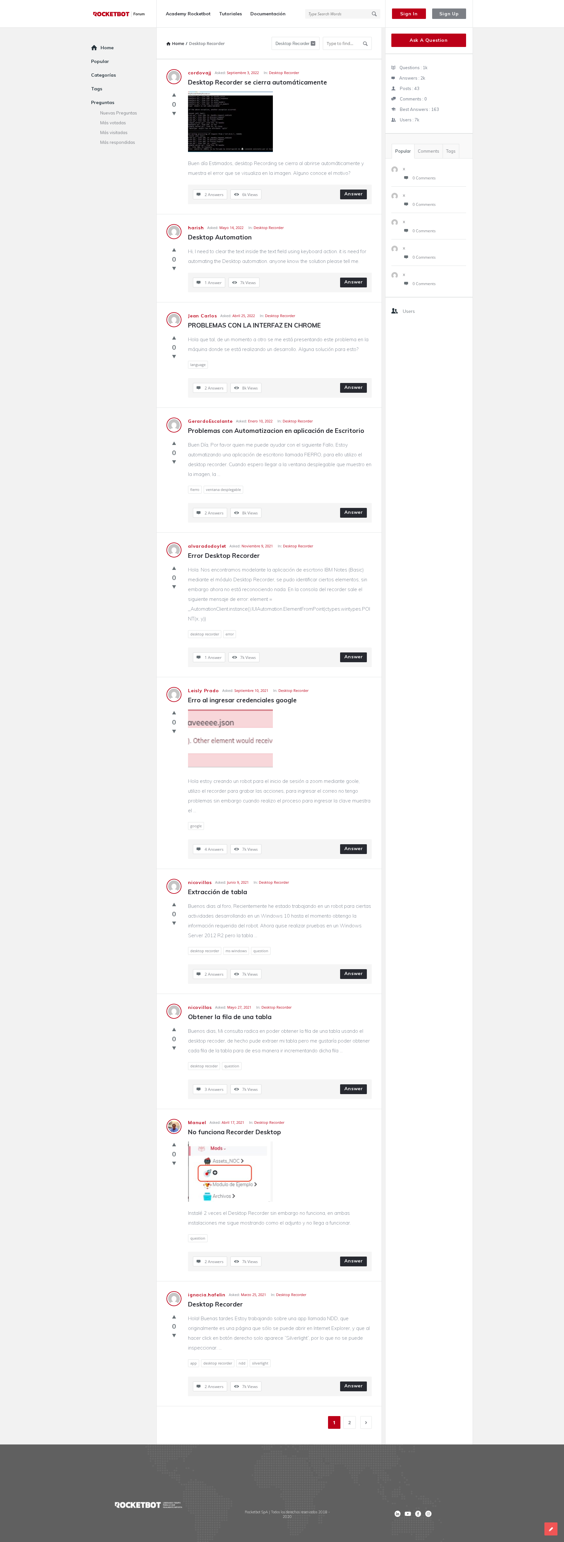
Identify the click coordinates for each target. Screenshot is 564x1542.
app (193, 1363)
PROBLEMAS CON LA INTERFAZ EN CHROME (254, 325)
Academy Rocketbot (188, 14)
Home (107, 48)
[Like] (174, 94)
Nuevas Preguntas (118, 112)
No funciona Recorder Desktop (234, 1132)
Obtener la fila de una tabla (230, 1017)
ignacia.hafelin (207, 1295)
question (260, 950)
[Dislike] (174, 113)
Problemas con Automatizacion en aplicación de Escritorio (276, 431)
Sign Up (449, 14)
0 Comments (424, 178)
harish (196, 228)
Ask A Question (429, 40)
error (230, 634)
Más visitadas (114, 132)
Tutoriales (230, 14)
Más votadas (113, 122)
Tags (451, 151)
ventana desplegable (223, 489)
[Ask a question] (550, 1528)
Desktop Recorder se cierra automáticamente (257, 82)
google (196, 825)
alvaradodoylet (207, 546)
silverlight (260, 1363)
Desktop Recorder (284, 72)
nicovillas (200, 882)
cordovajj (200, 73)
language (198, 364)
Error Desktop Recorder (224, 555)
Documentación (268, 14)
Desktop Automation (220, 237)
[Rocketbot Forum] (124, 14)
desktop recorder (204, 634)
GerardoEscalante (210, 421)
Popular (403, 151)
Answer (353, 194)
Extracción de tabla (217, 892)
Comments (428, 151)
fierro (194, 489)
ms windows (236, 950)
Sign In (409, 14)
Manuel (197, 1122)
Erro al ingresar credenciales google (242, 700)
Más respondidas (117, 142)
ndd (242, 1363)
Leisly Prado (203, 691)
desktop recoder (204, 1065)
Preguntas (102, 102)
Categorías (103, 75)
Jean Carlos (202, 316)
